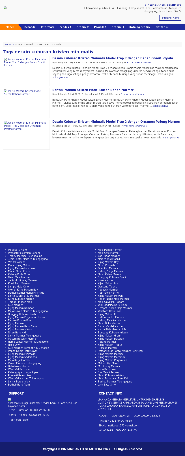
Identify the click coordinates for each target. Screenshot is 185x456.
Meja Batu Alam (17, 249)
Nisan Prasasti (106, 265)
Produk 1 (65, 26)
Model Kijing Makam (19, 265)
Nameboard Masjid (109, 258)
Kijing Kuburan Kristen (21, 298)
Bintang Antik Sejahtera (163, 4)
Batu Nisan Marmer (19, 366)
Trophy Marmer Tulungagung (25, 255)
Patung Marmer (107, 341)
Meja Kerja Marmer (19, 360)
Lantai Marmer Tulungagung (24, 335)
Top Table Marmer (109, 292)
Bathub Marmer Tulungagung (115, 381)
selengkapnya (60, 77)
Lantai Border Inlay (19, 381)
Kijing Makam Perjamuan (112, 360)
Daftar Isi (162, 26)
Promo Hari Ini (34, 33)
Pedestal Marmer (108, 289)
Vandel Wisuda (16, 262)
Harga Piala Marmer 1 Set (113, 329)
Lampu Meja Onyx (18, 286)
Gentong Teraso (107, 286)
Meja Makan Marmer (110, 249)
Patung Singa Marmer (110, 271)
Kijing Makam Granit (109, 335)
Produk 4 (118, 26)
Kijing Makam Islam (109, 283)
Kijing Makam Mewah (110, 295)
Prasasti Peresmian (19, 375)
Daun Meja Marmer (19, 277)
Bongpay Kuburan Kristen (23, 314)
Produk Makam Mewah (132, 94)
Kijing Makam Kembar (21, 307)
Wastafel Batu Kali (19, 369)
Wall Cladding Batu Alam (112, 304)
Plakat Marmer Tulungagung (24, 363)
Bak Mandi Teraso (108, 372)
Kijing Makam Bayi (108, 262)
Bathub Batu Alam (19, 384)
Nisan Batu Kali (17, 332)
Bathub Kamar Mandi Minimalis (26, 292)
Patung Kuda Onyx (19, 274)
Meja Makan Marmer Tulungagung (28, 311)
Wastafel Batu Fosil (109, 311)
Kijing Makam (16, 323)
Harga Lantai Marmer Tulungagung (28, 341)
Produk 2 (83, 26)
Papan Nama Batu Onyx (22, 350)
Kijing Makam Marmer (110, 353)
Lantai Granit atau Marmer (23, 295)
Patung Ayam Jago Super (23, 372)
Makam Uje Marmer (109, 363)
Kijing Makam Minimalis (21, 268)
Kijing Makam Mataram (111, 356)
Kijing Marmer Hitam (20, 329)
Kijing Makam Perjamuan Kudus (26, 317)
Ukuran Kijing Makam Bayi (23, 289)
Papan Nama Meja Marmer (113, 298)
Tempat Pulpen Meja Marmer (115, 307)
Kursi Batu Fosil (107, 369)
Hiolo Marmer (106, 280)
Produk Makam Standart (139, 62)
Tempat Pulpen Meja (20, 301)
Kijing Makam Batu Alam (22, 326)
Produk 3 (100, 26)
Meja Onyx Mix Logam (111, 301)
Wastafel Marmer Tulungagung (26, 378)
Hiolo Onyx (14, 344)
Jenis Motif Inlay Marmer (22, 280)
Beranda (30, 26)
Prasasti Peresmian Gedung (24, 252)
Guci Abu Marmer (108, 268)
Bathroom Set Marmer (111, 317)
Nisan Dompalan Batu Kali (113, 378)
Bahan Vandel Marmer (111, 326)
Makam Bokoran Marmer (22, 338)
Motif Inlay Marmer (109, 366)
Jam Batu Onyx (107, 384)
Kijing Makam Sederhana (22, 356)
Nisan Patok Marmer (110, 274)
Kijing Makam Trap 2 (110, 344)
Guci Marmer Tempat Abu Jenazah (28, 347)
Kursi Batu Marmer (19, 283)
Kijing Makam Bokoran (111, 338)
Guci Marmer (15, 304)
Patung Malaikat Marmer (112, 320)
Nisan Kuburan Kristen (111, 375)
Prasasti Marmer (107, 347)
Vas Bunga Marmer (109, 255)
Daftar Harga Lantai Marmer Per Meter (120, 350)
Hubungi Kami (170, 17)
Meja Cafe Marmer (108, 252)
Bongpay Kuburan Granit (112, 277)
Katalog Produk (139, 26)
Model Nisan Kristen (19, 271)
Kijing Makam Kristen (110, 314)
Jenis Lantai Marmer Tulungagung (28, 258)
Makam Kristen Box (19, 320)
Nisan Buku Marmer (109, 323)
